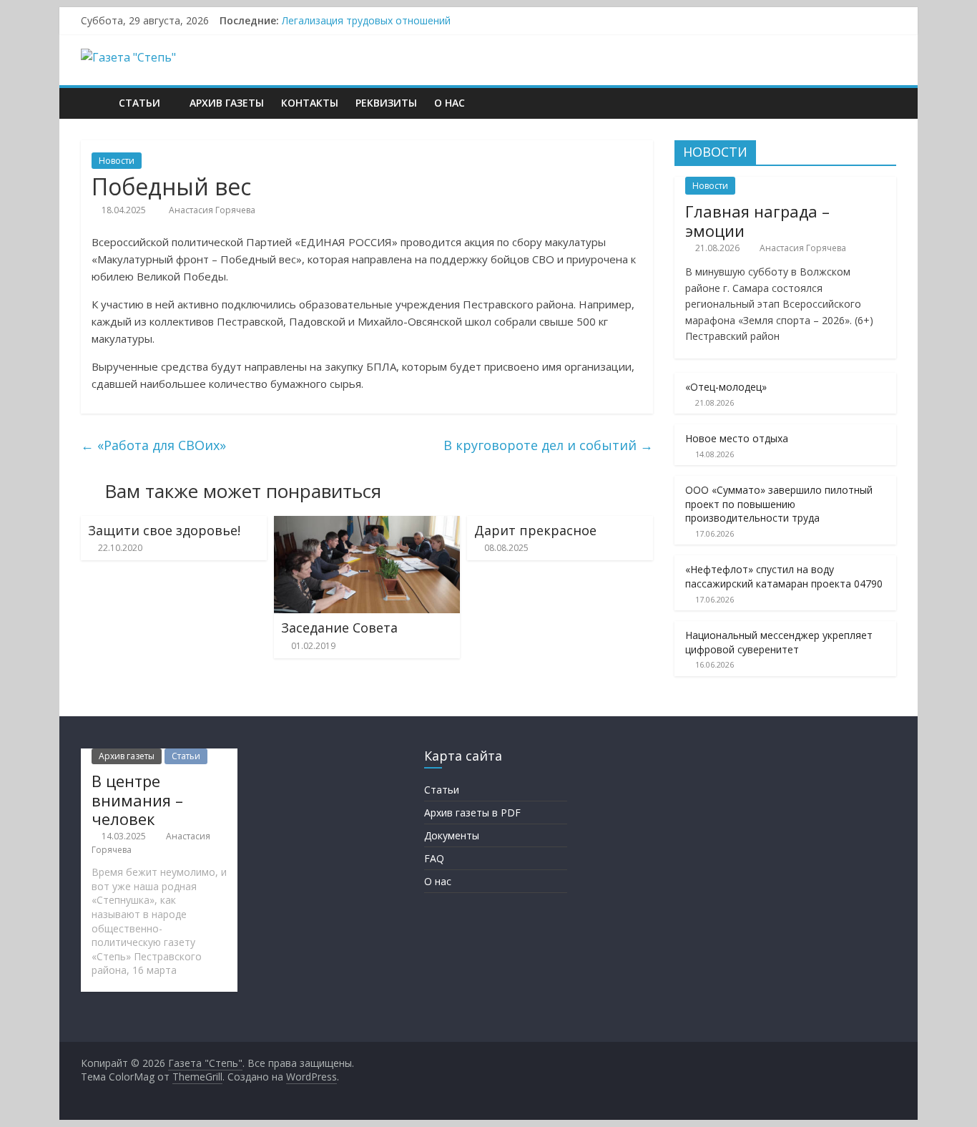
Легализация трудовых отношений (366, 20)
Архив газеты (227, 102)
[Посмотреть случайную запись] (882, 103)
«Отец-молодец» (726, 387)
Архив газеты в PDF (472, 812)
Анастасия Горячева (212, 210)
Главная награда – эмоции (757, 220)
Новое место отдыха (736, 438)
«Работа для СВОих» (153, 445)
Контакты (309, 102)
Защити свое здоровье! (164, 530)
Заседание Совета (339, 627)
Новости (116, 161)
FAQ (434, 858)
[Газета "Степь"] (95, 102)
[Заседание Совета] (367, 524)
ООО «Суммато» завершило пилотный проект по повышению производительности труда (779, 504)
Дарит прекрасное (535, 530)
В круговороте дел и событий (548, 445)
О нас (449, 102)
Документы (451, 835)
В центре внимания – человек (137, 799)
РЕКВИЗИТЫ (386, 102)
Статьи (139, 102)
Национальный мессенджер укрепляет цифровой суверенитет (779, 642)
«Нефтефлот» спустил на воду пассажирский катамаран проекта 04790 (784, 576)
